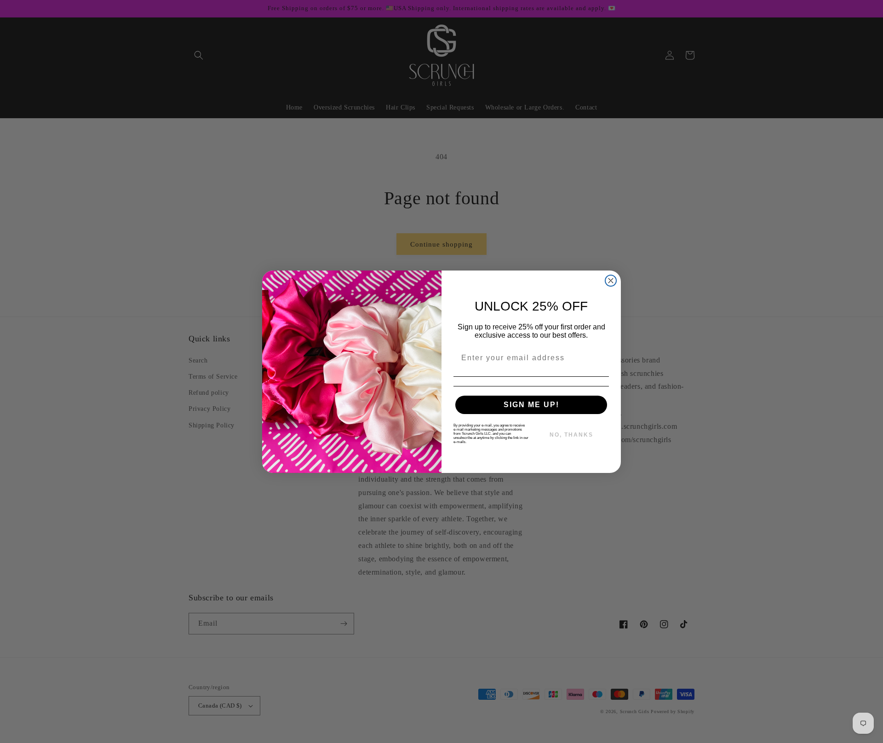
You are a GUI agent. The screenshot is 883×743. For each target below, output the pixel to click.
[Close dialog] (610, 280)
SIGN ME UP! (531, 405)
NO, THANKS (571, 435)
